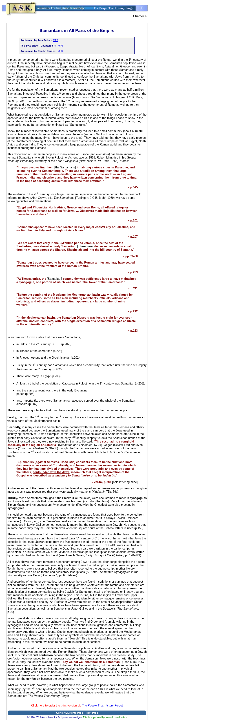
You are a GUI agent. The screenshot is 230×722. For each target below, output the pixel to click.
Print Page (92, 712)
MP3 (55, 40)
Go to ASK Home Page (69, 712)
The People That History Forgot (102, 705)
